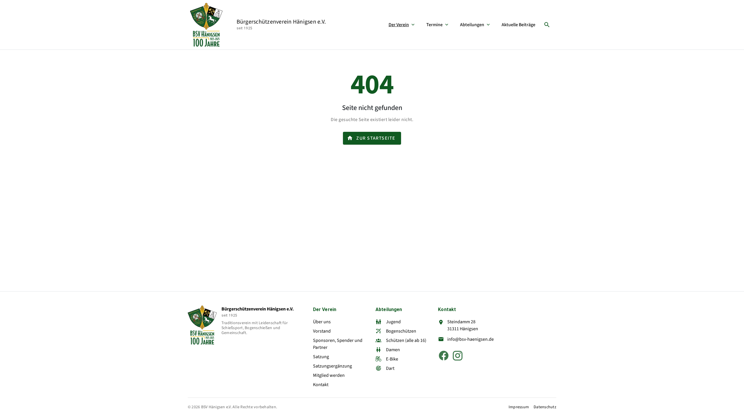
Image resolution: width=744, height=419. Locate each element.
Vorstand (322, 331)
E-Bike (392, 359)
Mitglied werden (329, 375)
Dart (390, 368)
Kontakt (320, 384)
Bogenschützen (401, 331)
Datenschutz (545, 407)
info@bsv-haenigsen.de (470, 339)
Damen (393, 350)
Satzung (321, 357)
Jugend (393, 322)
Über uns (322, 322)
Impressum (519, 407)
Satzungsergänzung (332, 366)
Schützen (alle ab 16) (406, 340)
